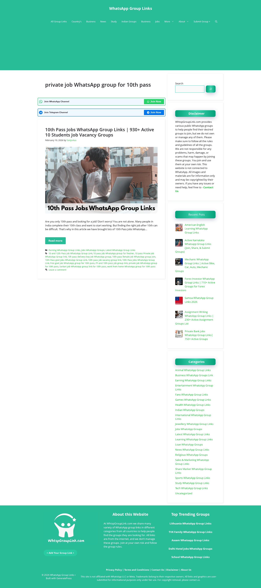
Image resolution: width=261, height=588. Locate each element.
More (167, 21)
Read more (55, 240)
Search (179, 83)
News (103, 21)
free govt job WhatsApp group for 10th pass (72, 263)
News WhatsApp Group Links (192, 449)
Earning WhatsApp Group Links (64, 250)
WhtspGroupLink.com (119, 523)
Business (90, 21)
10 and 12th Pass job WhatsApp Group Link (70, 253)
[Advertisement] (130, 49)
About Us (186, 569)
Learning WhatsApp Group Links (194, 439)
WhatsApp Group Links (130, 8)
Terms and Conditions (136, 569)
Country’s (76, 21)
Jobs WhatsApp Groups (93, 250)
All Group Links (59, 21)
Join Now (155, 101)
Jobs (157, 21)
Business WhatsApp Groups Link (194, 375)
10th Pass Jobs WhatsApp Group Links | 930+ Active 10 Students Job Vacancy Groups (99, 132)
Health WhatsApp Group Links (192, 404)
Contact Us (157, 569)
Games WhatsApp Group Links (193, 399)
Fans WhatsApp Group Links (191, 394)
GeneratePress (64, 578)
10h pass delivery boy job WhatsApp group (89, 256)
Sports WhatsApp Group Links (192, 478)
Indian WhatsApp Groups (189, 410)
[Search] (211, 89)
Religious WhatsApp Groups (191, 454)
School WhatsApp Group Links (190, 557)
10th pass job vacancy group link (104, 260)
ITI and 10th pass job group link (112, 263)
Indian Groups (129, 21)
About (182, 21)
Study (114, 21)
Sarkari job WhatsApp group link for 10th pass (83, 266)
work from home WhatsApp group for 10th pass (131, 266)
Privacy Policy (114, 569)
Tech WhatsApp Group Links (191, 488)
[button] (216, 21)
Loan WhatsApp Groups (189, 444)
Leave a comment (57, 269)
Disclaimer (172, 569)
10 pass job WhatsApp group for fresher (113, 253)
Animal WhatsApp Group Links (193, 370)
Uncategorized (183, 493)
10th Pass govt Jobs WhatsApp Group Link (66, 260)
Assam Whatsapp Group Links (190, 540)
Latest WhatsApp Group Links (120, 250)
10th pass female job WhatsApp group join (133, 256)
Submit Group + (202, 21)
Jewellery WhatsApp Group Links (194, 424)
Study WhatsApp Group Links (192, 483)
